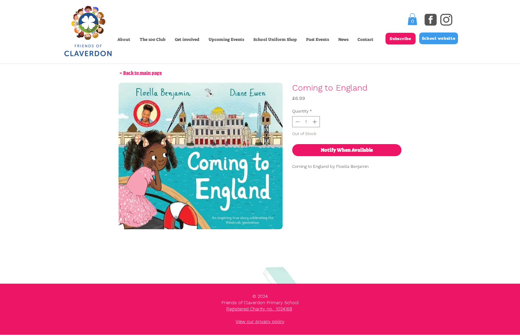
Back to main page (142, 73)
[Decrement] (297, 121)
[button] (187, 39)
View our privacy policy (260, 321)
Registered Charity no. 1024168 (259, 309)
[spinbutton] (306, 121)
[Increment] (315, 121)
